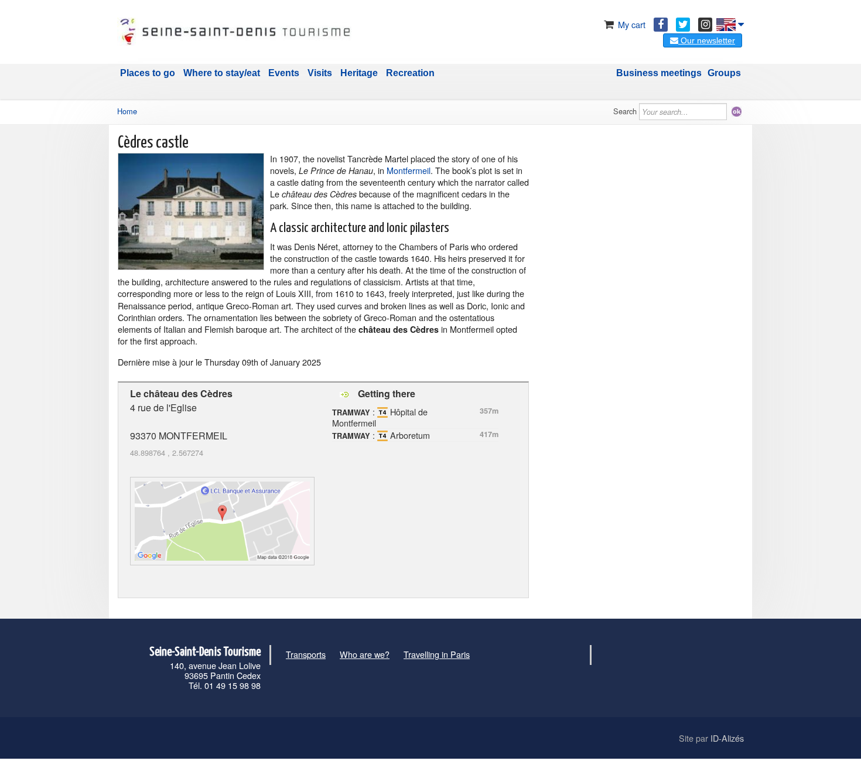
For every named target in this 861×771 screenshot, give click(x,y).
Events (283, 73)
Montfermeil (408, 170)
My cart (630, 24)
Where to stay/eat (221, 73)
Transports (306, 654)
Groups (724, 73)
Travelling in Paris (437, 654)
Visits (320, 73)
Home (127, 111)
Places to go (147, 73)
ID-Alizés (727, 738)
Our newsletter (706, 40)
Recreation (410, 73)
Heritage (359, 73)
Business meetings (659, 73)
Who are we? (365, 654)
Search (625, 111)
